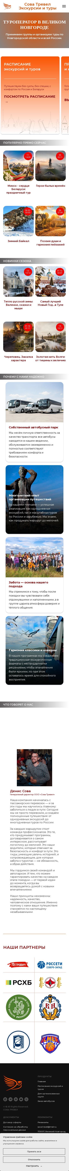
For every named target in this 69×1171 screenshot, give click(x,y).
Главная (42, 1081)
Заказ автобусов (46, 1101)
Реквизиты (43, 1122)
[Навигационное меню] (64, 6)
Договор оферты (12, 1122)
